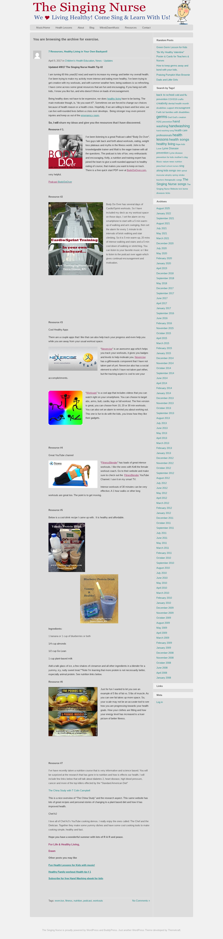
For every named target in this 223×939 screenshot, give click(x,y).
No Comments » (141, 900)
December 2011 (164, 517)
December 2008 (165, 652)
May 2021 (161, 233)
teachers (160, 180)
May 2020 (161, 253)
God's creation (179, 117)
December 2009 (165, 607)
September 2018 (165, 278)
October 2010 (163, 557)
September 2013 (165, 413)
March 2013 (162, 443)
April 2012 (161, 498)
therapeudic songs (173, 180)
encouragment (182, 107)
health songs (179, 139)
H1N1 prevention (164, 121)
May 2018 (161, 283)
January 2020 (163, 263)
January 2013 (163, 453)
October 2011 (163, 523)
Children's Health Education (79, 60)
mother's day (181, 157)
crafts (180, 99)
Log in (159, 702)
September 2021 (165, 218)
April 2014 (161, 383)
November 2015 (165, 328)
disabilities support (165, 108)
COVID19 (172, 99)
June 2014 (161, 378)
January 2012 (163, 513)
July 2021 (161, 228)
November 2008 (165, 657)
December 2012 (165, 458)
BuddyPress (110, 930)
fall (163, 112)
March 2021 (162, 238)
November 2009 (165, 612)
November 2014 (165, 363)
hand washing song (165, 130)
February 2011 (164, 553)
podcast (87, 900)
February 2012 (164, 507)
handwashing (179, 126)
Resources (131, 27)
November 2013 (165, 403)
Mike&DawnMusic (109, 27)
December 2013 (165, 398)
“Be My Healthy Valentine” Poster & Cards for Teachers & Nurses (172, 56)
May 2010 (161, 582)
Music (159, 161)
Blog (91, 27)
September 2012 (165, 473)
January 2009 (163, 647)
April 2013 (161, 438)
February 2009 (164, 642)
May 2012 (161, 493)
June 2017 (161, 298)
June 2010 (161, 577)
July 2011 (161, 533)
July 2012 (161, 483)
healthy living (165, 144)
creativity (162, 103)
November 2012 (165, 463)
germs (161, 116)
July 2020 (161, 248)
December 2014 (165, 358)
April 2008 (161, 672)
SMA (179, 171)
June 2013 (161, 428)
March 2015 (162, 343)
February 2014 (164, 388)
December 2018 (165, 273)
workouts (98, 900)
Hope (178, 144)
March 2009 (162, 637)
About (81, 27)
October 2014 (163, 368)
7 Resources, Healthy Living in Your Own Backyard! (77, 51)
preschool (161, 166)
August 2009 (163, 622)
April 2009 (161, 632)
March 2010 (162, 592)
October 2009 (163, 617)
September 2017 (165, 293)
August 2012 (163, 478)
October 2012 (163, 468)
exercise (59, 900)
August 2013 (163, 418)
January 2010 (163, 602)
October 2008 (163, 662)
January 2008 (163, 677)
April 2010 (161, 587)
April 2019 (161, 268)
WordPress (93, 930)
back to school (165, 94)
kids (183, 144)
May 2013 (161, 433)
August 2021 (163, 223)
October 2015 (163, 333)
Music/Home (43, 27)
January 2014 (163, 393)
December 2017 (165, 288)
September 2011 (165, 527)
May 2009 (161, 627)
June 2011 (161, 537)
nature (166, 161)
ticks (168, 193)
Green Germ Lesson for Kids (171, 47)
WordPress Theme (142, 930)
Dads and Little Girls (167, 79)
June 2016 (161, 318)
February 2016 (164, 323)
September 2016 (165, 313)
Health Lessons (64, 27)
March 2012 (162, 503)
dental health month (178, 103)
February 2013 (164, 448)
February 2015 (164, 348)
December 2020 (165, 243)
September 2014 (165, 373)
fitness (68, 900)
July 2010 (161, 572)
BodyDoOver (65, 181)
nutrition (78, 900)
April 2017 (161, 303)
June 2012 (161, 488)
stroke (181, 175)
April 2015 (161, 338)
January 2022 (163, 213)
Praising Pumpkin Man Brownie (173, 74)
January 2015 (163, 353)
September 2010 (165, 563)
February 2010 (164, 597)
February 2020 (164, 258)
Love (158, 148)
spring (175, 175)
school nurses (172, 166)
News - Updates (104, 60)
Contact (146, 27)
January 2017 (163, 308)
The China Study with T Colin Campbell (69, 790)
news (171, 161)
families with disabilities (177, 112)
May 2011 (161, 543)
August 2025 (163, 208)
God (170, 117)
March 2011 (162, 547)
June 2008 (161, 667)
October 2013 (163, 408)
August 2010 (163, 567)
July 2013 (161, 423)
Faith (159, 112)
